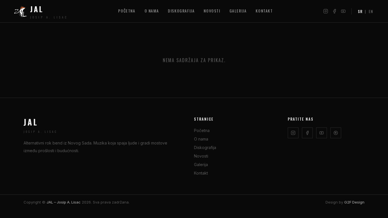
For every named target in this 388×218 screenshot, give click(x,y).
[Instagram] (325, 11)
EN (371, 11)
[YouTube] (343, 11)
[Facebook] (334, 11)
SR (360, 11)
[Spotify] (335, 132)
